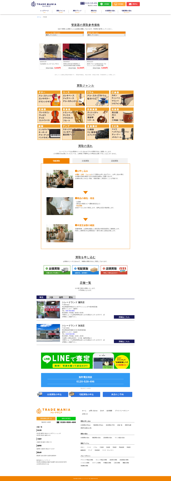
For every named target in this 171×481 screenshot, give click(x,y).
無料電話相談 (85, 379)
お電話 (77, 174)
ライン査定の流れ (120, 437)
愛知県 (39, 452)
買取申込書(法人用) (86, 428)
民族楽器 (121, 447)
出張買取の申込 (54, 394)
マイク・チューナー (108, 450)
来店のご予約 (117, 394)
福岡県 (39, 445)
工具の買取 (117, 462)
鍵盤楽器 (83, 450)
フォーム (88, 174)
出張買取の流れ (85, 437)
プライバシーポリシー (122, 410)
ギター (82, 447)
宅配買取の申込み (98, 425)
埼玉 (41, 297)
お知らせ (85, 414)
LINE (82, 174)
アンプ (90, 450)
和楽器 (128, 447)
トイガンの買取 (85, 462)
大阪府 (39, 439)
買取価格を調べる (46, 418)
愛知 (71, 297)
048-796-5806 (70, 311)
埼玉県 (39, 430)
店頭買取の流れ (107, 437)
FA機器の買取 (107, 462)
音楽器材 (97, 450)
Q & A (102, 410)
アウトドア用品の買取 (87, 460)
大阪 (51, 297)
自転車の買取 (113, 460)
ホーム (39, 17)
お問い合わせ (93, 410)
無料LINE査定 (66, 418)
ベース (89, 447)
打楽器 (102, 447)
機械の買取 (126, 462)
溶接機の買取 (84, 465)
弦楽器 (108, 447)
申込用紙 (79, 205)
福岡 (61, 297)
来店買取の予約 (110, 425)
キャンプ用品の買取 (101, 460)
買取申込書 (128, 425)
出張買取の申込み (86, 425)
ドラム (95, 447)
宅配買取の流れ (96, 437)
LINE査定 (106, 4)
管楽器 (114, 447)
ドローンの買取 (96, 462)
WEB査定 (120, 4)
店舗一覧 (119, 425)
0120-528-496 (70, 334)
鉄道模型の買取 (124, 460)
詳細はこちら (124, 317)
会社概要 (109, 410)
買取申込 (134, 4)
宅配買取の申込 (86, 394)
